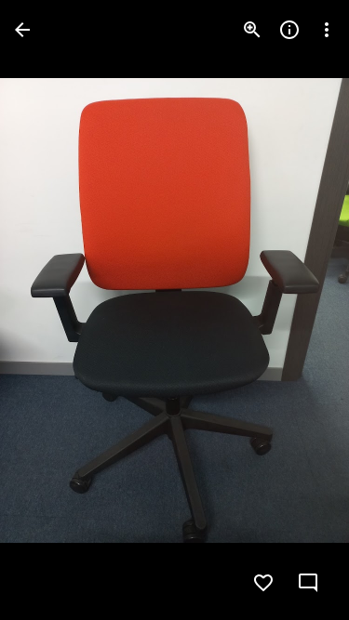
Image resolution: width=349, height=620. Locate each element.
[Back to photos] (22, 29)
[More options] (326, 29)
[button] (297, 310)
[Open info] (289, 29)
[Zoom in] (252, 29)
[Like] (263, 583)
